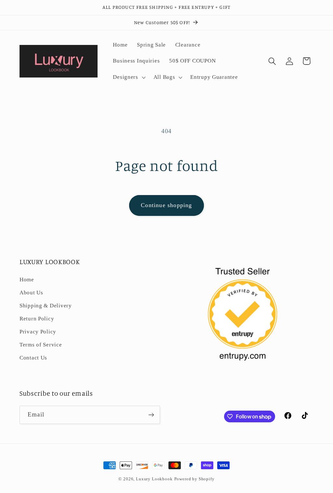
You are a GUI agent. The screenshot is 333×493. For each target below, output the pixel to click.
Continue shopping (166, 205)
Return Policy (37, 319)
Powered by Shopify (194, 478)
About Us (31, 292)
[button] (128, 77)
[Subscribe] (151, 415)
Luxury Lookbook (154, 478)
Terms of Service (41, 345)
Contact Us (33, 358)
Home (27, 279)
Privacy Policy (38, 332)
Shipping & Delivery (46, 306)
